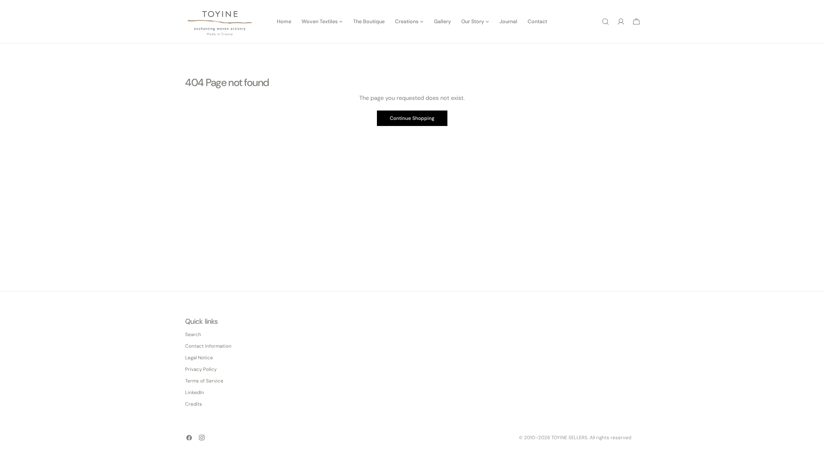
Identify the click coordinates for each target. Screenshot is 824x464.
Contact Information (208, 346)
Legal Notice (199, 357)
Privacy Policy (201, 369)
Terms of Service (204, 381)
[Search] (605, 21)
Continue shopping (412, 118)
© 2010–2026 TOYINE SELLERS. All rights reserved (575, 437)
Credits (193, 404)
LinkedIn (194, 392)
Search (193, 334)
